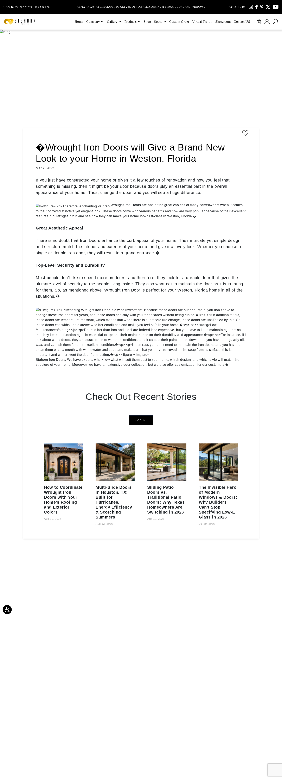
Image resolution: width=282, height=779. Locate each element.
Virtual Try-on (202, 21)
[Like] (143, 133)
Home (79, 21)
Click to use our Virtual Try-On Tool (27, 6)
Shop (147, 21)
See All (141, 420)
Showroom (223, 21)
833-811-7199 (237, 6)
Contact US (242, 21)
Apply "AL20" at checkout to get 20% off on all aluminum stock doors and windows (141, 7)
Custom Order (179, 21)
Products (130, 21)
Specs (158, 21)
